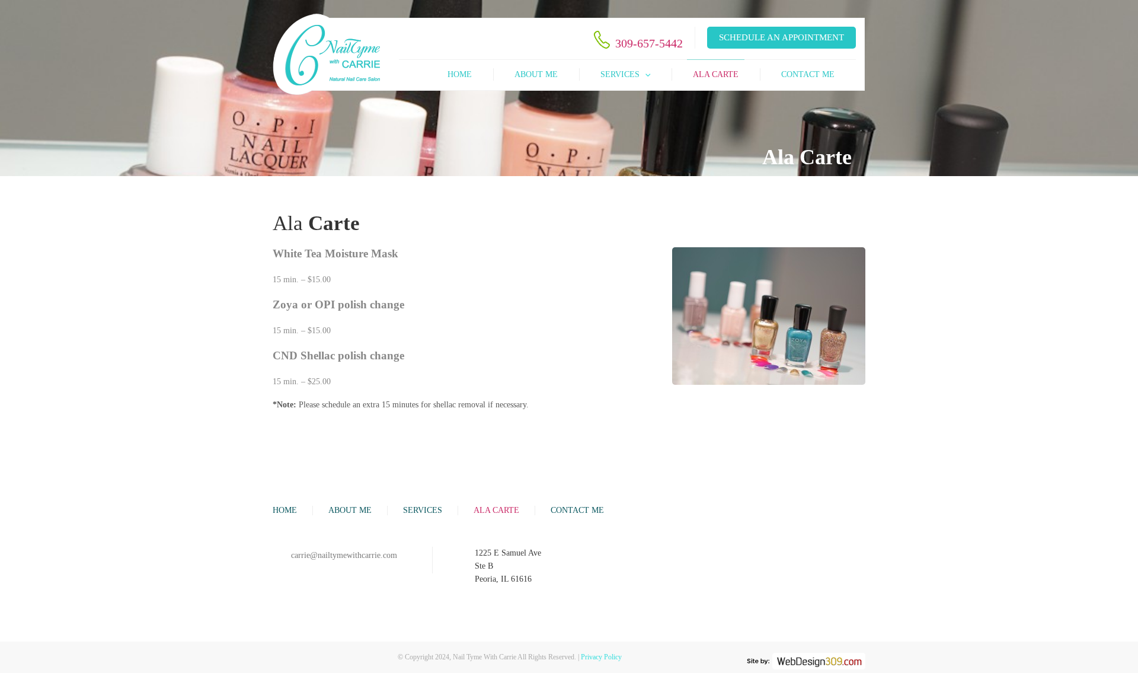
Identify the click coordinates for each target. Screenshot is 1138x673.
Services (620, 74)
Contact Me (808, 74)
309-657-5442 (649, 43)
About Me (536, 74)
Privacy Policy (601, 657)
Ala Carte (716, 74)
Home (459, 74)
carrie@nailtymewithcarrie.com (344, 555)
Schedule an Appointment (781, 37)
